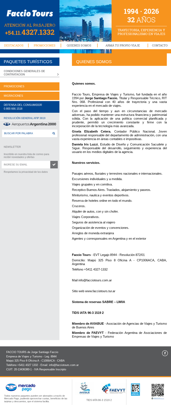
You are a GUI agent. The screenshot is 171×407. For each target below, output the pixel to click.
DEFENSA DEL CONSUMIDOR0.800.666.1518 (23, 106)
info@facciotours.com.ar (95, 280)
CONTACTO (160, 45)
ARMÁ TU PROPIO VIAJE (123, 45)
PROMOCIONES (44, 45)
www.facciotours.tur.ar (100, 291)
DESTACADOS (14, 45)
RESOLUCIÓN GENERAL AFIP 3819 (24, 118)
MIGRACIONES (13, 95)
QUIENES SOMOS (79, 45)
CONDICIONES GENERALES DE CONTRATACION (24, 73)
